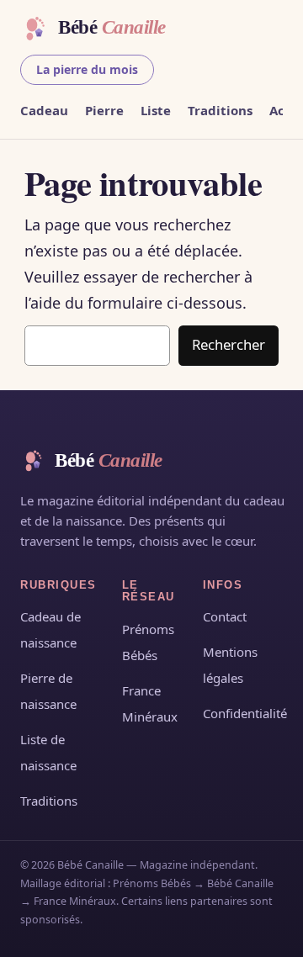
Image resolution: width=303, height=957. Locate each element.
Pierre (104, 110)
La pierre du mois (87, 69)
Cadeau (44, 110)
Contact (225, 616)
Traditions (220, 110)
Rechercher (228, 344)
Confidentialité (245, 713)
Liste (156, 110)
